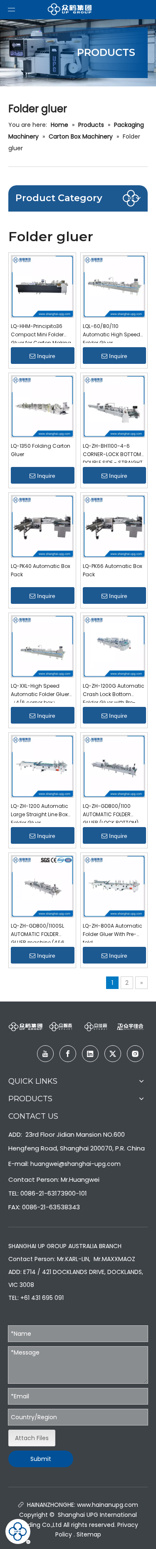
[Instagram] (135, 1053)
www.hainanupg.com (106, 1505)
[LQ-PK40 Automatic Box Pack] (42, 526)
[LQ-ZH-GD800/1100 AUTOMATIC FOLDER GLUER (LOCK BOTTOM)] (114, 766)
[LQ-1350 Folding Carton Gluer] (42, 406)
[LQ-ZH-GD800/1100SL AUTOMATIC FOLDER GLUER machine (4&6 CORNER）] (42, 886)
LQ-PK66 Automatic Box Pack (112, 570)
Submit (40, 1459)
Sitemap (89, 1534)
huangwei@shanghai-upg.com (75, 1164)
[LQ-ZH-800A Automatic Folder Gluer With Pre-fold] (114, 886)
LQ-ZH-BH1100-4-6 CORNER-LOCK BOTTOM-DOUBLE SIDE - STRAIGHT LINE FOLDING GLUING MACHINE (113, 452)
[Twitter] (112, 1053)
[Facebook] (67, 1053)
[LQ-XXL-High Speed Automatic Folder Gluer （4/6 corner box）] (42, 646)
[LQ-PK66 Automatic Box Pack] (114, 526)
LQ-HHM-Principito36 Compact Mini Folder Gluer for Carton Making (41, 333)
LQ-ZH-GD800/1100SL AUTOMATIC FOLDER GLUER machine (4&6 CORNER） (37, 932)
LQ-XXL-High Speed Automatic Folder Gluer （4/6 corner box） (40, 692)
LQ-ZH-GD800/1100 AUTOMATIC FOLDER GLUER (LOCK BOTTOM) (111, 812)
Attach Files (32, 1438)
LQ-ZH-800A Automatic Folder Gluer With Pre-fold (112, 932)
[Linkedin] (90, 1053)
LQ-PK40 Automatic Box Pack (40, 570)
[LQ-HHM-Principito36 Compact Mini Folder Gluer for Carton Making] (42, 286)
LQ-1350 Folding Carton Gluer (40, 450)
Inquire (46, 356)
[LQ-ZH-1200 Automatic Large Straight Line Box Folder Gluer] (42, 766)
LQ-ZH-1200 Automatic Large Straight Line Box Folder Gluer (39, 812)
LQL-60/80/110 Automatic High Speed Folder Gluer (111, 333)
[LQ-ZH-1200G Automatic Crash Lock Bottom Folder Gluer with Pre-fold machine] (114, 646)
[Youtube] (45, 1053)
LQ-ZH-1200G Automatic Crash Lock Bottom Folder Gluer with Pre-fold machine (113, 692)
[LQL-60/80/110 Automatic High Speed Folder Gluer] (114, 286)
